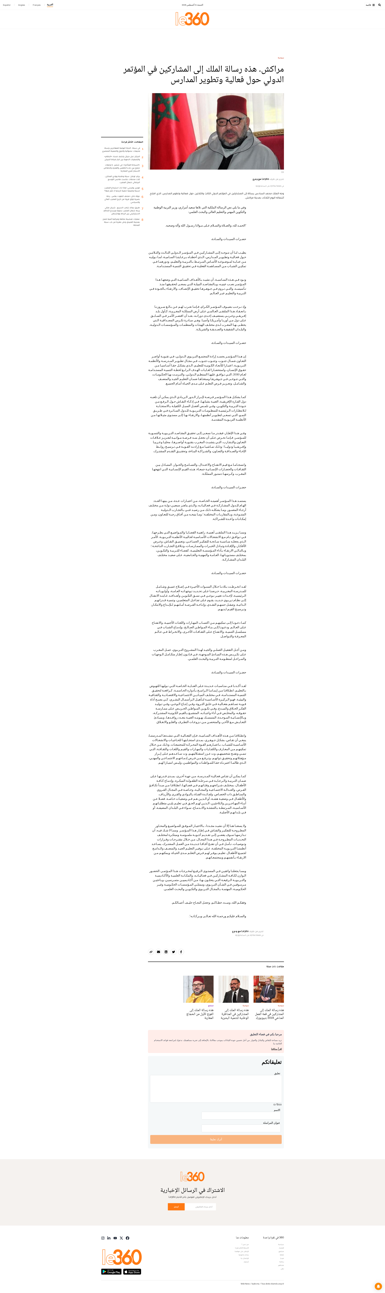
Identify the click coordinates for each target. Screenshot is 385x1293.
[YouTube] (115, 1238)
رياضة (281, 1262)
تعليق (277, 1073)
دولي (282, 1269)
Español (6, 5)
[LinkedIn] (109, 1238)
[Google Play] (111, 1271)
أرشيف (246, 1262)
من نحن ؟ (245, 1244)
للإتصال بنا (245, 1258)
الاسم (277, 1110)
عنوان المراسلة (271, 1122)
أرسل (176, 1207)
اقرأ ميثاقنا (276, 1049)
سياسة (281, 58)
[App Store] (132, 1271)
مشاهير (281, 1265)
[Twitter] (121, 1238)
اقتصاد (281, 1248)
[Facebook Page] (127, 1238)
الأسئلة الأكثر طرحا (242, 1248)
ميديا (282, 1258)
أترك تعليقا (216, 1139)
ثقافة (282, 1255)
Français (37, 5)
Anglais (21, 5)
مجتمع (281, 1251)
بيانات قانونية (244, 1255)
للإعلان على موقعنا (242, 1251)
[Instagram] (103, 1237)
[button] (378, 1286)
